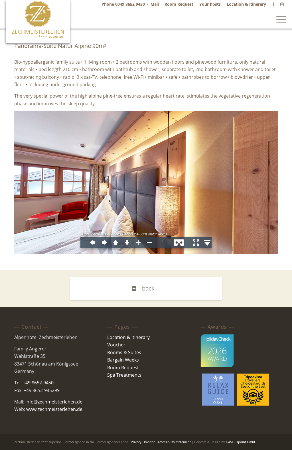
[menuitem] (179, 4)
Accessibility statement (174, 442)
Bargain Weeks (123, 360)
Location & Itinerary (128, 337)
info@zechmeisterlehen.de (53, 402)
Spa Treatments (124, 375)
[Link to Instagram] (282, 4)
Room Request (123, 367)
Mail (155, 4)
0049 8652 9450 (130, 4)
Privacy (136, 442)
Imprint (149, 442)
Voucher (116, 345)
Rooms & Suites (124, 352)
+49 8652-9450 (38, 383)
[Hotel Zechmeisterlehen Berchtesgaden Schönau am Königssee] (38, 21)
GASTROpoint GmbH (241, 442)
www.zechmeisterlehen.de (54, 409)
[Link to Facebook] (273, 4)
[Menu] (279, 19)
